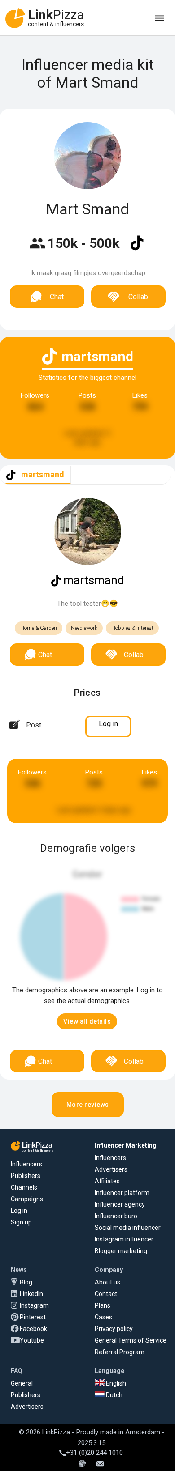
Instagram (34, 1305)
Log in (19, 1210)
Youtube (32, 1340)
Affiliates (107, 1181)
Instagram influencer (124, 1239)
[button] (87, 1021)
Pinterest (33, 1317)
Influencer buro (116, 1216)
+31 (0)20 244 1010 (94, 1453)
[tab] (35, 475)
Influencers (26, 1164)
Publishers (25, 1175)
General (22, 1383)
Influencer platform (122, 1192)
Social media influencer (128, 1227)
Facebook (33, 1328)
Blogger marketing (121, 1250)
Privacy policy (114, 1328)
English (115, 1383)
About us (107, 1282)
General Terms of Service (130, 1340)
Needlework (84, 628)
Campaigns (27, 1199)
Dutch (113, 1395)
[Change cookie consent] (82, 1464)
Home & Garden (38, 628)
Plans (102, 1305)
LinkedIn (31, 1293)
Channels (24, 1187)
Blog (26, 1282)
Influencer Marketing (126, 1145)
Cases (103, 1317)
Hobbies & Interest (132, 628)
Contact (106, 1293)
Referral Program (119, 1352)
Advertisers (111, 1169)
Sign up (21, 1222)
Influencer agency (120, 1204)
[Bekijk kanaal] (136, 249)
